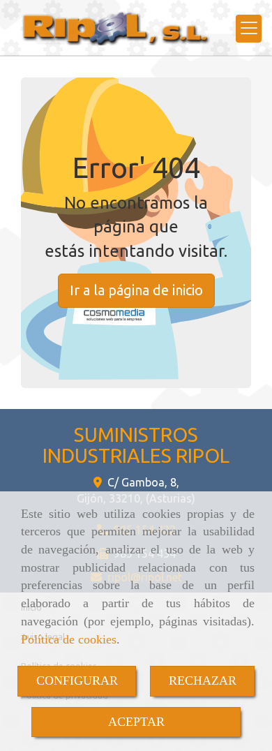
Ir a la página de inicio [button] (136, 290)
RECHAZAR (202, 680)
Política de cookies (68, 639)
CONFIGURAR (77, 680)
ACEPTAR (136, 722)
